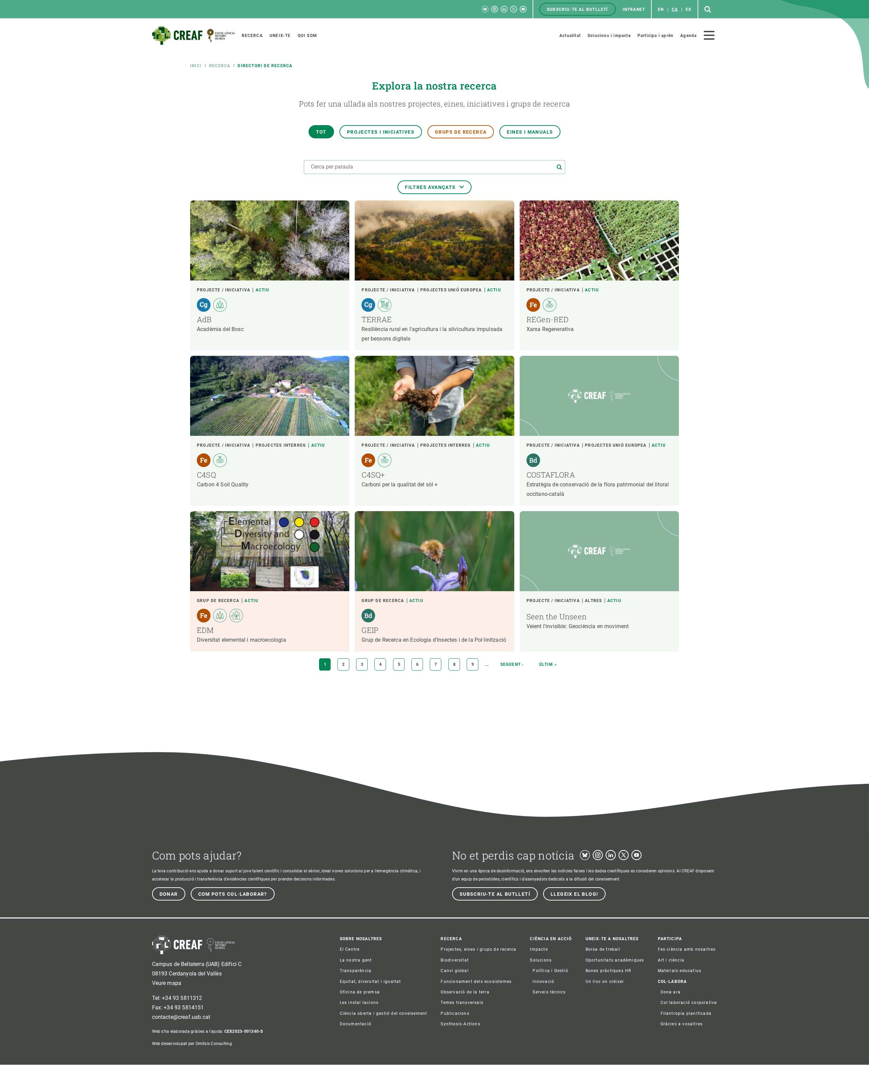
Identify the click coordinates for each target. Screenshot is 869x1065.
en (661, 9)
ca (675, 9)
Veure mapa (167, 983)
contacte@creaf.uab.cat (181, 1017)
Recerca (219, 65)
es (688, 9)
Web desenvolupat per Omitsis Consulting (192, 1043)
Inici (196, 65)
